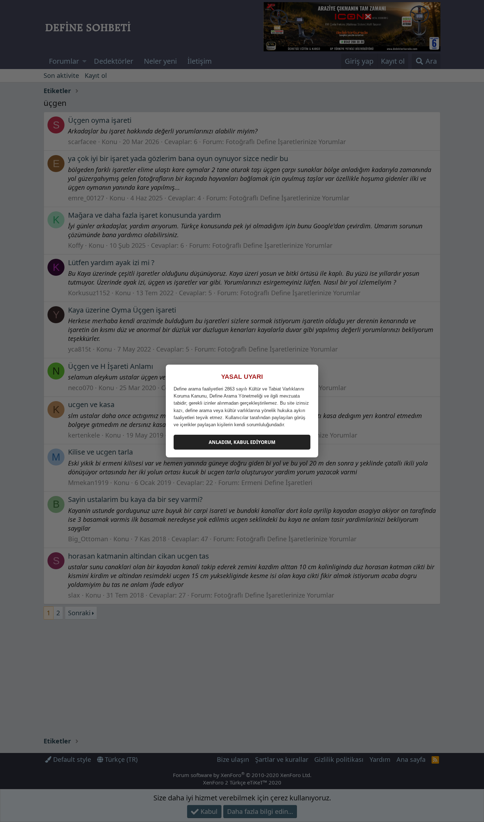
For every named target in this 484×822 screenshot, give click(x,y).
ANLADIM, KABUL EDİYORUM (242, 442)
